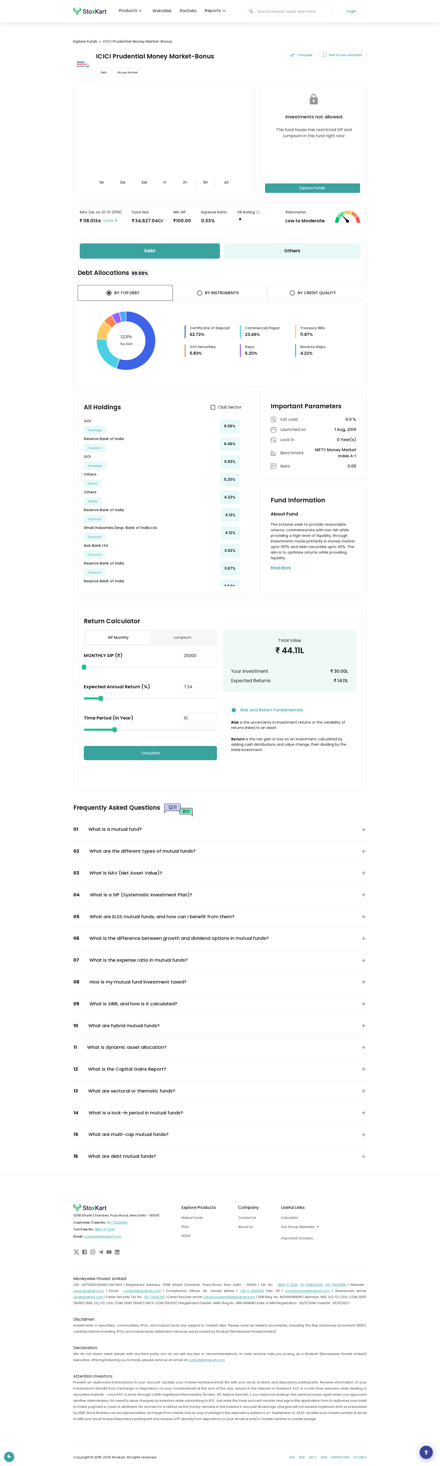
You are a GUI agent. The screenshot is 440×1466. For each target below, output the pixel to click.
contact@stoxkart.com (102, 1236)
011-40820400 (311, 1284)
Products (128, 10)
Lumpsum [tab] (182, 637)
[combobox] (292, 11)
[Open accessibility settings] (426, 1452)
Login (351, 11)
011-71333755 (154, 1297)
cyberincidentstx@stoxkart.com (229, 1297)
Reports (213, 10)
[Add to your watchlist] (325, 55)
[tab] (101, 183)
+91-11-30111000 (252, 1290)
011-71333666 (117, 1222)
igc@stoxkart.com (88, 1297)
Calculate (150, 753)
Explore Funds (312, 188)
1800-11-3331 (105, 1229)
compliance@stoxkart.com (307, 1290)
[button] (220, 829)
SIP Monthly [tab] (118, 637)
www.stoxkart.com (88, 1290)
